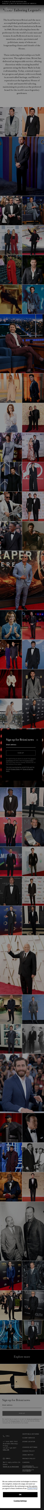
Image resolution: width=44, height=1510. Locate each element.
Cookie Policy (32, 1488)
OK (20, 1494)
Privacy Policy (29, 760)
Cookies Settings (20, 1501)
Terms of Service (28, 769)
